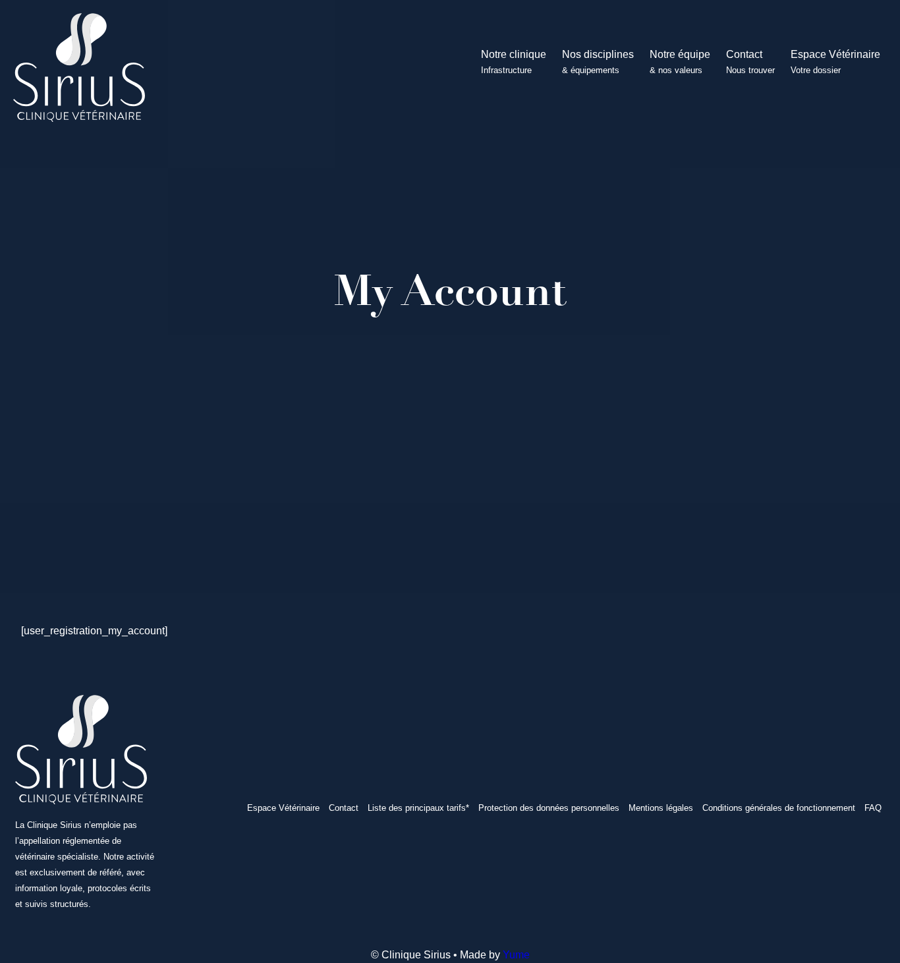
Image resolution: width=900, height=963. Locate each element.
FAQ (873, 808)
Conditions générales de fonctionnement (778, 808)
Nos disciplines (598, 62)
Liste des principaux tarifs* (418, 808)
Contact (750, 62)
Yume (516, 954)
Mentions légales (661, 808)
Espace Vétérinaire (835, 62)
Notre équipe (680, 62)
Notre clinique (513, 62)
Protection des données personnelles (548, 808)
